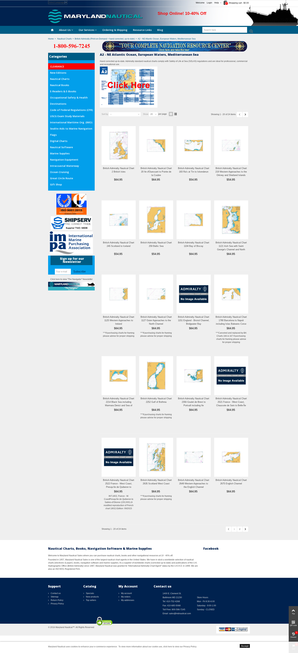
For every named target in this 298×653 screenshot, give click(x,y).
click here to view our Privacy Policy (179, 646)
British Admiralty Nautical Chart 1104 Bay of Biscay (193, 244)
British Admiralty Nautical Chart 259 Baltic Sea (156, 244)
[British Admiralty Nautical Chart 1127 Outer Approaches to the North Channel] (156, 294)
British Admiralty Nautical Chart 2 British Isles (118, 170)
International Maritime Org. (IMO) (71, 122)
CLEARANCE (57, 66)
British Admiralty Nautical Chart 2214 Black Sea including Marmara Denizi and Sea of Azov (118, 403)
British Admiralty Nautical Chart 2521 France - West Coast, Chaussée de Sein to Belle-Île (231, 402)
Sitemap (54, 597)
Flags (53, 134)
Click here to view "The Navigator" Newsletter (71, 279)
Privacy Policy (57, 603)
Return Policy (56, 600)
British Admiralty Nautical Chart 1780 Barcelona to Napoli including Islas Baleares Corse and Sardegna (231, 322)
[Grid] (171, 114)
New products (92, 597)
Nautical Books (59, 85)
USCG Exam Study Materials (67, 116)
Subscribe (79, 271)
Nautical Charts (64, 39)
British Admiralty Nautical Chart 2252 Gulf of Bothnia (156, 400)
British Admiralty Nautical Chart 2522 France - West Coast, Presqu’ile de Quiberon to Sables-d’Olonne (118, 485)
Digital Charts (58, 141)
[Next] (245, 114)
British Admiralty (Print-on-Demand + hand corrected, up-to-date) (105, 39)
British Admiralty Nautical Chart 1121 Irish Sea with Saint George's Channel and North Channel (231, 247)
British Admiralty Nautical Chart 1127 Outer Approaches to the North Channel (156, 320)
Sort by (105, 114)
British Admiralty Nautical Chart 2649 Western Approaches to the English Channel (193, 483)
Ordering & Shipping (114, 30)
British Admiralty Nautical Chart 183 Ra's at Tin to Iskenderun (193, 170)
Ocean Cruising (59, 172)
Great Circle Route (61, 178)
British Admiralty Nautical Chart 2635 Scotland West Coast (156, 482)
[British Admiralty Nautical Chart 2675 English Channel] (231, 457)
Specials (89, 593)
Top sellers (90, 600)
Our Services (86, 30)
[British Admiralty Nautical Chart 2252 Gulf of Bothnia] (156, 375)
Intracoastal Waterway (64, 165)
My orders (125, 597)
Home (51, 39)
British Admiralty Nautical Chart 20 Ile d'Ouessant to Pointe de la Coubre (156, 171)
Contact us (55, 593)
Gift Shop (56, 184)
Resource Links (142, 30)
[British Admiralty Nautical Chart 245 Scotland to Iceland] (119, 219)
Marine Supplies (60, 153)
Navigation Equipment (64, 159)
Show (145, 114)
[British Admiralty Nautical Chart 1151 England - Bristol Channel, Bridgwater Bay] (194, 294)
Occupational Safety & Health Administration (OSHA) (69, 98)
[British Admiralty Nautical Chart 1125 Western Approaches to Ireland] (119, 294)
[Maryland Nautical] (95, 16)
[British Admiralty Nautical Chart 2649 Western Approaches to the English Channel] (194, 457)
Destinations (58, 103)
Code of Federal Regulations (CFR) (71, 110)
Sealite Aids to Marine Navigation (71, 128)
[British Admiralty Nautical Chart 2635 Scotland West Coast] (156, 457)
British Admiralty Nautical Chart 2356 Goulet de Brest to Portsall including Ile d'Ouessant (193, 403)
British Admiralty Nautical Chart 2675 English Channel (231, 482)
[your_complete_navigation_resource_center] (149, 46)
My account (126, 593)
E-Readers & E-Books (63, 91)
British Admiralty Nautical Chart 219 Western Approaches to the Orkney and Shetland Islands (231, 171)
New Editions (58, 72)
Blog (160, 30)
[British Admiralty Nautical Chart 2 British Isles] (119, 145)
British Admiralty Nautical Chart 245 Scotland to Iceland (118, 244)
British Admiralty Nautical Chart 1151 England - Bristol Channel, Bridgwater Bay (193, 320)
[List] (175, 114)
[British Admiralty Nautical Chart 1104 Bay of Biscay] (194, 219)
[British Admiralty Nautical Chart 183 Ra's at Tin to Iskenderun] (194, 145)
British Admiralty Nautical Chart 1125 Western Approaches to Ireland (118, 320)
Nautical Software (61, 147)
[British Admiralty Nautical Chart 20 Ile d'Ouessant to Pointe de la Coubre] (156, 145)
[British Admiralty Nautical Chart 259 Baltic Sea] (156, 219)
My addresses (127, 600)
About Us (65, 30)
